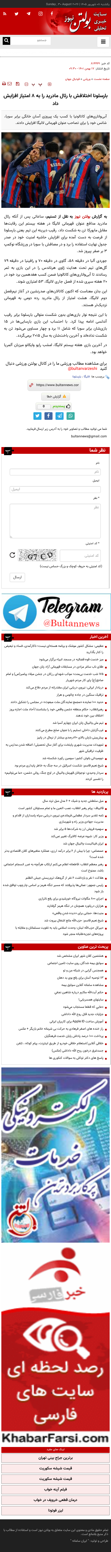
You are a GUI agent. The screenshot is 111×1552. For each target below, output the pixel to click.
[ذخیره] (17, 84)
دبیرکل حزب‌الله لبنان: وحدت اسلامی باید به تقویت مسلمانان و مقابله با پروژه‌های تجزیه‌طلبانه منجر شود (59, 930)
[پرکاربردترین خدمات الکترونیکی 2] (55, 1155)
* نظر (96, 498)
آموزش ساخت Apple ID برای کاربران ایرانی (76, 1021)
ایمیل (96, 480)
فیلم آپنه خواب (55, 1490)
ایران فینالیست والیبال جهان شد (83, 843)
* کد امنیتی (92, 543)
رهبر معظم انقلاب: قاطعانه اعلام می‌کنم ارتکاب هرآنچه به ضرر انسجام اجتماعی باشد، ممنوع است (53, 867)
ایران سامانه (79, 1541)
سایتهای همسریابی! (90, 999)
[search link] (6, 41)
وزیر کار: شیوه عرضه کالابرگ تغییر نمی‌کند (77, 836)
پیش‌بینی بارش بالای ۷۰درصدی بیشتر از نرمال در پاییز (70, 737)
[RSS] (5, 14)
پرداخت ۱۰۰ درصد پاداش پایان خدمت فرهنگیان (73, 1036)
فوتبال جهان (72, 79)
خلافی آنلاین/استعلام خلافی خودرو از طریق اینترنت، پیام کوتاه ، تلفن (59, 1043)
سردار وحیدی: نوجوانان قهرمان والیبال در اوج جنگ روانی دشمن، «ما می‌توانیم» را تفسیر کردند (54, 776)
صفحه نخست (102, 79)
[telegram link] (60, 416)
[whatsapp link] (71, 416)
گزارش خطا (54, 396)
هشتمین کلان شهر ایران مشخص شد (80, 955)
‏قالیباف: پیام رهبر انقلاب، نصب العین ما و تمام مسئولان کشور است (60, 808)
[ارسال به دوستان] (9, 84)
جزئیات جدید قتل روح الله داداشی (82, 1014)
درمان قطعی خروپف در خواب (55, 1500)
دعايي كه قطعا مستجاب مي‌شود (83, 1007)
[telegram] (28, 13)
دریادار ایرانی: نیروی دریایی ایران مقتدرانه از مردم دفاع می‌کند (64, 687)
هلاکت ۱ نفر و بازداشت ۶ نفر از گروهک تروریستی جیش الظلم (64, 877)
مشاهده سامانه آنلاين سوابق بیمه (82, 985)
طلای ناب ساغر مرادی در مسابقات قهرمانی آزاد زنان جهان (67, 666)
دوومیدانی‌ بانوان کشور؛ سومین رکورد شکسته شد (72, 758)
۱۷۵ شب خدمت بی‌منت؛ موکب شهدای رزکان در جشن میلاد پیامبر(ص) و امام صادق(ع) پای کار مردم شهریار (54, 677)
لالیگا (87, 376)
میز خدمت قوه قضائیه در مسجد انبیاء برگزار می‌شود (71, 659)
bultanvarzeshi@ (82, 369)
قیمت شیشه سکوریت (55, 1469)
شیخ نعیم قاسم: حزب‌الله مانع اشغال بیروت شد (73, 920)
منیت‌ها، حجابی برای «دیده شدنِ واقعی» (77, 913)
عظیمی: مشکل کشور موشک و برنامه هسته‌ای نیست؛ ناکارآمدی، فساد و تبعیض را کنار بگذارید (53, 649)
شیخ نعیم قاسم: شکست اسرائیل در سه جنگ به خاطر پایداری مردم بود (59, 765)
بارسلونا (76, 376)
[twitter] (16, 14)
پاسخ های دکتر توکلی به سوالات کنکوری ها (76, 1058)
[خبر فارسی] (55, 1344)
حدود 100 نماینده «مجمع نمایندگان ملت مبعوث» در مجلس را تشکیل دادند (57, 702)
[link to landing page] (84, 21)
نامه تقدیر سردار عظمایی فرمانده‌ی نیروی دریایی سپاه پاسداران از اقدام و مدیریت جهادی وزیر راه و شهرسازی (58, 818)
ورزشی (87, 79)
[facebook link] (48, 416)
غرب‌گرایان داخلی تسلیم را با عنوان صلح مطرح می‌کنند (69, 730)
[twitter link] (37, 416)
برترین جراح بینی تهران (56, 1458)
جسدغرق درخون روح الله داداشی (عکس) (77, 1050)
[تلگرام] (56, 612)
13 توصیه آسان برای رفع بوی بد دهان (80, 977)
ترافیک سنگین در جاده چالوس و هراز (80, 694)
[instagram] (40, 14)
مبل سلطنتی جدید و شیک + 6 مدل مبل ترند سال (73, 801)
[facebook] (52, 14)
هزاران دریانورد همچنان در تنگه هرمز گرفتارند (75, 906)
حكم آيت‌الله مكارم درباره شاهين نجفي (78, 992)
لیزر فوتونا (55, 1511)
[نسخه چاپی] (3, 84)
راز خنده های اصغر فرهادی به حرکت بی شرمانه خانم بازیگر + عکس (61, 1028)
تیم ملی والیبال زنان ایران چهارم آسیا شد (78, 723)
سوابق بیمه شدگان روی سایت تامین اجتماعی (75, 963)
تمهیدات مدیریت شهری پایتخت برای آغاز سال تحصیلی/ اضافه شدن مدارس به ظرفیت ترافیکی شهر (54, 747)
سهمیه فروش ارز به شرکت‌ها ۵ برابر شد (78, 829)
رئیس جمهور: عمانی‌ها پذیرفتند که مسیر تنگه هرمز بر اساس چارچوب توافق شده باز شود (53, 888)
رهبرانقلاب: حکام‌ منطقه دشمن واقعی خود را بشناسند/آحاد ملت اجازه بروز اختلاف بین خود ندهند (56, 712)
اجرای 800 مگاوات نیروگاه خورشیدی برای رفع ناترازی (71, 898)
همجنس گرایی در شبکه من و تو (83, 970)
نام (97, 463)
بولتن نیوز (82, 217)
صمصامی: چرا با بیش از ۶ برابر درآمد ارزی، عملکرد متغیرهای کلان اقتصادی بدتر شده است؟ (53, 854)
